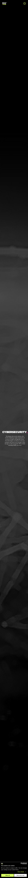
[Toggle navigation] (24, 3)
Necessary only (20, 875)
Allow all (7, 875)
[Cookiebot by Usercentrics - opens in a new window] (20, 863)
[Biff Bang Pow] (4, 3)
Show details (21, 871)
